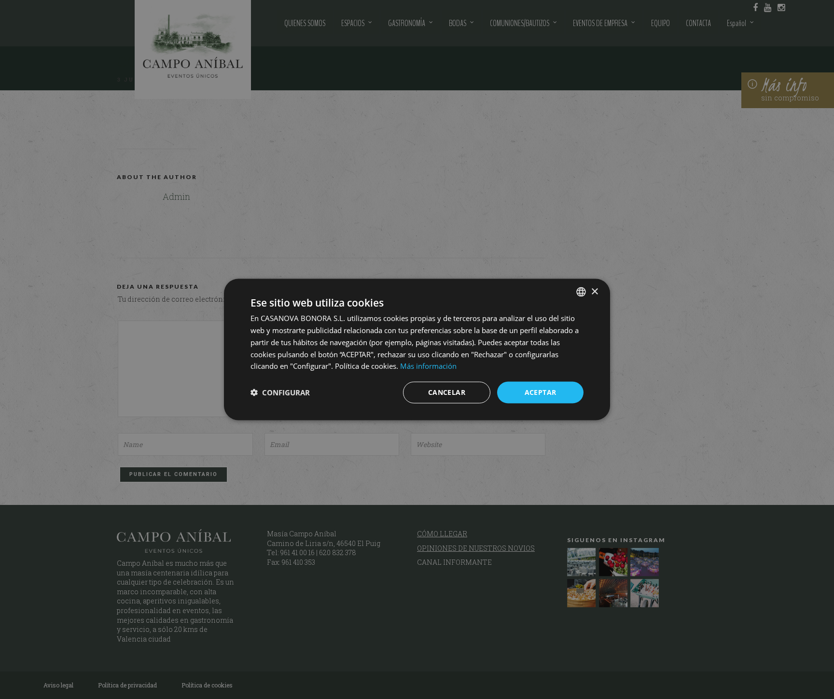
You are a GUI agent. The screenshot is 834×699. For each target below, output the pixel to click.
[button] (280, 392)
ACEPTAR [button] (540, 392)
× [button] (594, 291)
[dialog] (417, 349)
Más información (428, 366)
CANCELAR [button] (446, 392)
